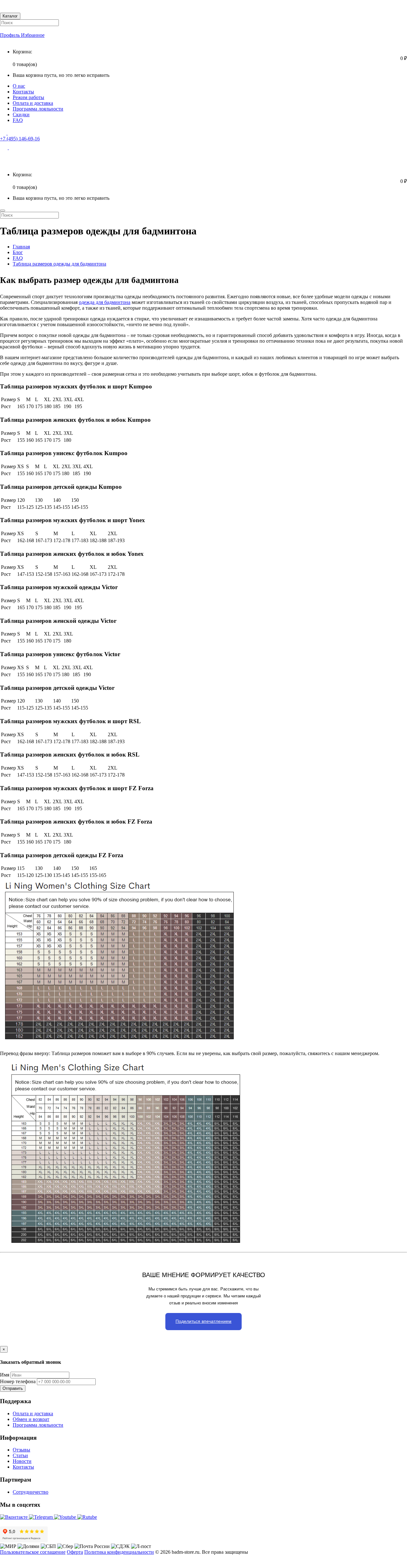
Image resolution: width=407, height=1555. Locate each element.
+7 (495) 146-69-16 (20, 138)
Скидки (21, 114)
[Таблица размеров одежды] (117, 1042)
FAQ (18, 120)
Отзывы (21, 1449)
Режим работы (28, 97)
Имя (4, 1374)
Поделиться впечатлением (203, 1321)
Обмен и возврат (31, 1419)
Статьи (20, 1455)
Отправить (13, 1388)
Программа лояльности (38, 108)
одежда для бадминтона (104, 302)
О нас (19, 86)
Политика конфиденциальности (119, 1552)
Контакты (23, 91)
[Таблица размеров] (121, 1246)
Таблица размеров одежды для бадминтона (59, 263)
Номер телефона (18, 1381)
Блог (18, 252)
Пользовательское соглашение (33, 1552)
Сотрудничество (30, 1492)
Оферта (75, 1552)
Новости (22, 1461)
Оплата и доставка (33, 103)
